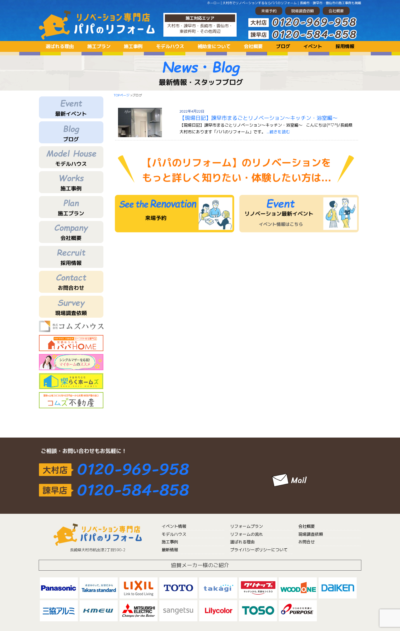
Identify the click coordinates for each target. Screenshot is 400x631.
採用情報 (345, 46)
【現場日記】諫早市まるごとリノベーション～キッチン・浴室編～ (259, 118)
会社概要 (336, 10)
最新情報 (170, 549)
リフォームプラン (246, 526)
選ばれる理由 (60, 46)
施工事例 (133, 46)
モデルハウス (170, 46)
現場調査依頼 (302, 10)
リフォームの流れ (246, 534)
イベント (312, 46)
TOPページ (121, 95)
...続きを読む (278, 132)
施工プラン (99, 46)
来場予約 (268, 10)
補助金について (214, 46)
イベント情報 (174, 526)
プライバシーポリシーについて (259, 549)
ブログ (283, 46)
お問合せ (306, 542)
